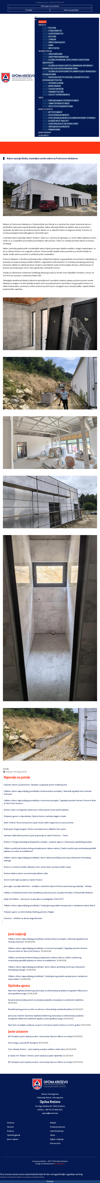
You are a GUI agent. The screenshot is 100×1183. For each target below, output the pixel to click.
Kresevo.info (55, 1143)
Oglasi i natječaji (56, 1139)
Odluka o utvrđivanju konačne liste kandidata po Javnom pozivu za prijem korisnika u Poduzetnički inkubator (48, 892)
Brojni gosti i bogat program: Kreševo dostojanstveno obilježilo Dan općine (35, 829)
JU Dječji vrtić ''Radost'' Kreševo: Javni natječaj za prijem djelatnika (35, 1056)
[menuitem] (42, 21)
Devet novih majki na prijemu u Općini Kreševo (23, 880)
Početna (10, 1123)
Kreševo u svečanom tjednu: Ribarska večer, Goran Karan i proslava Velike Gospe (37, 867)
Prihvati (50, 1181)
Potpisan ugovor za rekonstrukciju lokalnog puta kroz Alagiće (29, 912)
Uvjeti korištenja (56, 1131)
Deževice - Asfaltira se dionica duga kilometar (23, 918)
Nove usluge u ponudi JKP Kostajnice (23, 1043)
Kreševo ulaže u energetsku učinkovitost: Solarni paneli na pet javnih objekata (36, 810)
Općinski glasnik (13, 1135)
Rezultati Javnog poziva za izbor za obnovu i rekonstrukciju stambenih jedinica (40, 1009)
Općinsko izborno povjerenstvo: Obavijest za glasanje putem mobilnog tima (35, 785)
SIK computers (59, 1164)
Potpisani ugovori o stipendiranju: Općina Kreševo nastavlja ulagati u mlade (35, 816)
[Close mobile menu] (36, 19)
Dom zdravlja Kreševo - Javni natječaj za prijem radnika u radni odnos (36, 1049)
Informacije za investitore (50, 6)
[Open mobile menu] (36, 16)
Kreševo (10, 1131)
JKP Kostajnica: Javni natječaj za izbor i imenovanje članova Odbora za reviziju (40, 1036)
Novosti (10, 1127)
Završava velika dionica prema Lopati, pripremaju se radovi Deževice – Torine (36, 835)
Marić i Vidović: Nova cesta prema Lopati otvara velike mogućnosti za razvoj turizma (38, 822)
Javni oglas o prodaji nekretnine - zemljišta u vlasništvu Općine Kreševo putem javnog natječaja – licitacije (48, 886)
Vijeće (52, 1135)
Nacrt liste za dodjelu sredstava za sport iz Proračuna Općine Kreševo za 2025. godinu (44, 1025)
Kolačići (53, 1123)
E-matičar (28, 10)
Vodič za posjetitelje (71, 10)
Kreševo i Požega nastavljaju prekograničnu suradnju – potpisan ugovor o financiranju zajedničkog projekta (48, 842)
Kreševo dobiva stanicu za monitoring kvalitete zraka (26, 873)
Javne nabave (12, 1139)
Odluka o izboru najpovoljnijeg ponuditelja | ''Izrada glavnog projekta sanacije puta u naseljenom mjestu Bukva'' (50, 905)
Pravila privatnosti (57, 1127)
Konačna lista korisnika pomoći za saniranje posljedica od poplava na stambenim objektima (45, 1000)
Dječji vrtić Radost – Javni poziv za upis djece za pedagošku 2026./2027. (34, 899)
